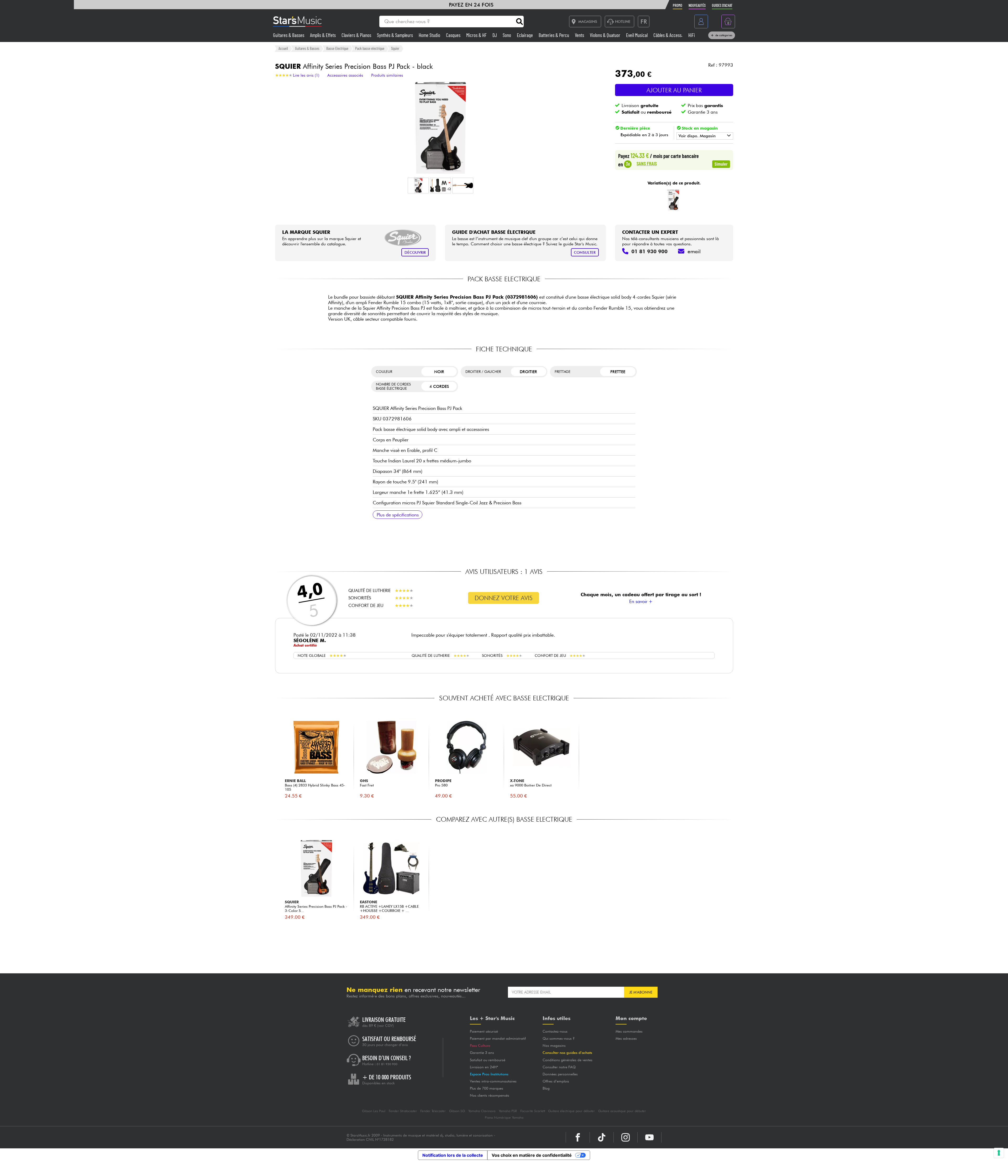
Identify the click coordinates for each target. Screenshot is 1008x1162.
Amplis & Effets (323, 35)
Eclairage (525, 35)
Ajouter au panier (674, 90)
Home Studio (430, 35)
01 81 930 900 (387, 1064)
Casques (453, 35)
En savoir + (641, 601)
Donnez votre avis (504, 598)
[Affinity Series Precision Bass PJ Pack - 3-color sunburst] (673, 200)
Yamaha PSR (508, 1111)
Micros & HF (477, 35)
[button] (418, 185)
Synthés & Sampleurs (395, 35)
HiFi (691, 35)
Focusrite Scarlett (532, 1111)
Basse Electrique (337, 48)
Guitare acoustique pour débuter (622, 1111)
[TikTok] (601, 1137)
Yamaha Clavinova (481, 1111)
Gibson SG (457, 1111)
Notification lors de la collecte (452, 1155)
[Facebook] (578, 1137)
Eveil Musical (637, 35)
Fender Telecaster (433, 1111)
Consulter (585, 252)
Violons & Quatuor (605, 35)
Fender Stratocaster (403, 1111)
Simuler (721, 164)
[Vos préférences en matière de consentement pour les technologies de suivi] (999, 1153)
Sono (507, 35)
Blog (546, 1088)
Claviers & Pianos (357, 35)
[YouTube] (649, 1137)
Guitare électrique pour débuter (571, 1111)
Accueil (283, 48)
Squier (395, 48)
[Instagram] (625, 1137)
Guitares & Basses (289, 35)
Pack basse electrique (369, 48)
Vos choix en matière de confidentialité (532, 1155)
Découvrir (415, 252)
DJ (495, 35)
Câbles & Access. (668, 35)
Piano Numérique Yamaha (504, 1117)
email (694, 251)
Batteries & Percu (554, 35)
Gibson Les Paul (373, 1111)
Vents (580, 35)
